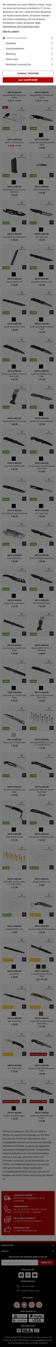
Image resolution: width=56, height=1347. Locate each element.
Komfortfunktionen (15, 48)
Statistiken (11, 43)
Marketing (11, 53)
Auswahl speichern (28, 73)
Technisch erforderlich (16, 38)
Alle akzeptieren (28, 79)
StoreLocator (12, 59)
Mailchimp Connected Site (18, 64)
